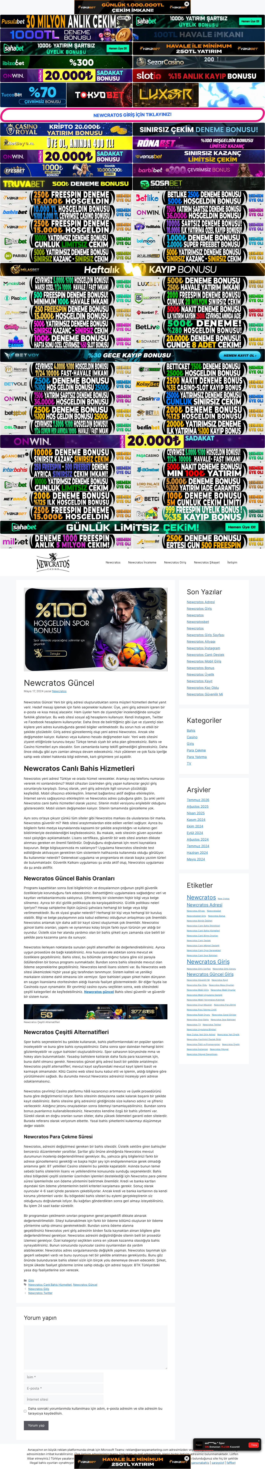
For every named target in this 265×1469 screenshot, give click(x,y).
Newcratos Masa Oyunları (221, 985)
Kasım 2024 (196, 820)
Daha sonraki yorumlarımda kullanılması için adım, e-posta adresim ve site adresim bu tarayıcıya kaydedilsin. (95, 1411)
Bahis (191, 730)
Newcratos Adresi (201, 602)
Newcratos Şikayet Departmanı (202, 1054)
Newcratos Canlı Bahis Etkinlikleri (203, 926)
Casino (192, 737)
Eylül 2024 (195, 833)
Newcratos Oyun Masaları (199, 1005)
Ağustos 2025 (198, 806)
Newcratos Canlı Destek (205, 655)
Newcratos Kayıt (199, 681)
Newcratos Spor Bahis (198, 1019)
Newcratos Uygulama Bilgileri (201, 1029)
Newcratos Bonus (200, 668)
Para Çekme (196, 750)
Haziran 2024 (197, 853)
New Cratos (223, 898)
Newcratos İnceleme (142, 562)
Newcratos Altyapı (201, 641)
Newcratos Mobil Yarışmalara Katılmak (206, 1000)
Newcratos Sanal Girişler (224, 1015)
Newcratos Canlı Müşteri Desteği (203, 945)
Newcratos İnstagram (203, 648)
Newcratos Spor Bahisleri (223, 1019)
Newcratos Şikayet (207, 562)
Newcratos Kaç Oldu (203, 688)
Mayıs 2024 (196, 859)
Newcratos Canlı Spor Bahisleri (202, 955)
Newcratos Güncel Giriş (210, 974)
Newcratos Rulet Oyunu (198, 1015)
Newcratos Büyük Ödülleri (199, 921)
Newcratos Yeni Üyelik (228, 1034)
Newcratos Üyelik (200, 674)
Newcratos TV (194, 1024)
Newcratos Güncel (85, 1284)
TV (189, 763)
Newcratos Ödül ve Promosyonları (203, 1044)
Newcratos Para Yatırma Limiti (202, 1009)
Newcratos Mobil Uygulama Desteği (204, 995)
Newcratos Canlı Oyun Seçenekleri (204, 950)
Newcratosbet (198, 622)
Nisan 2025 (196, 813)
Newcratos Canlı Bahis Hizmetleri (50, 1284)
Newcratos (113, 562)
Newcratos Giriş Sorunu (224, 969)
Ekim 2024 (195, 826)
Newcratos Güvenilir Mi (205, 694)
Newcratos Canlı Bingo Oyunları (202, 935)
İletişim (232, 562)
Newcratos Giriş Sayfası (205, 635)
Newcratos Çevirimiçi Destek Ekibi (204, 1039)
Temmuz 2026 (198, 800)
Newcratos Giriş (175, 562)
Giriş (31, 1280)
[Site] (66, 198)
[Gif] (132, 269)
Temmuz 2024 (198, 846)
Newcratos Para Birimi (225, 1005)
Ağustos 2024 (198, 839)
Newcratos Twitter (40, 1293)
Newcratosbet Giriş (196, 916)
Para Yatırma (197, 757)
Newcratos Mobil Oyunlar (223, 990)
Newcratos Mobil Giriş (204, 661)
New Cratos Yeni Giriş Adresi (201, 1034)
